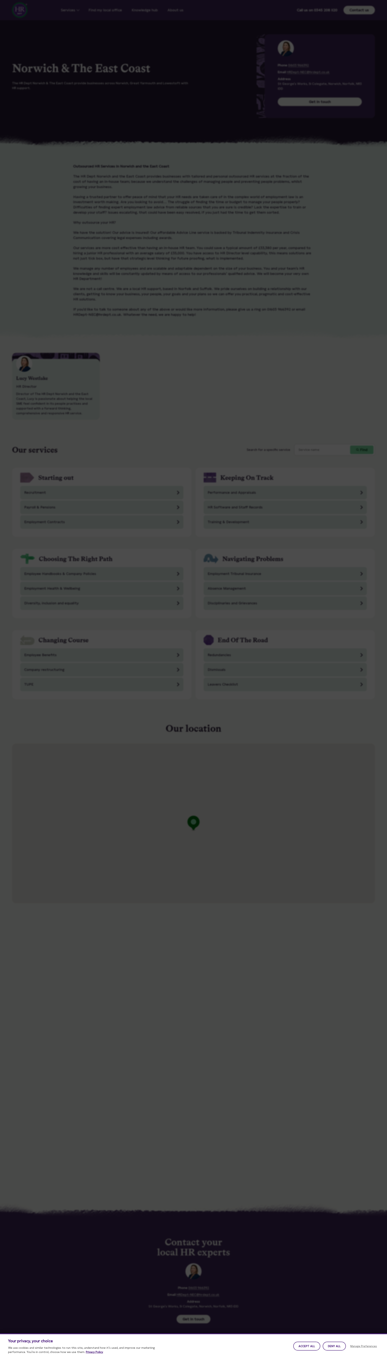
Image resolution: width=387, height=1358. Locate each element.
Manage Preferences (363, 1346)
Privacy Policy (94, 1352)
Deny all (334, 1346)
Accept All (307, 1346)
